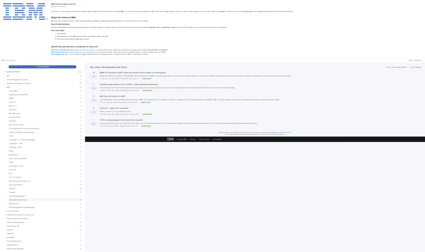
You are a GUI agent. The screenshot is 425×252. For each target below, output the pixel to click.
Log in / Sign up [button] (414, 60)
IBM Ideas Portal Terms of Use (281, 132)
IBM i (117, 78)
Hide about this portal (58, 6)
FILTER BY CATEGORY (13, 72)
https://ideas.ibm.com (77, 52)
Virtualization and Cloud (128, 78)
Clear (79, 72)
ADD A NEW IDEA (43, 67)
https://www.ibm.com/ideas (85, 50)
